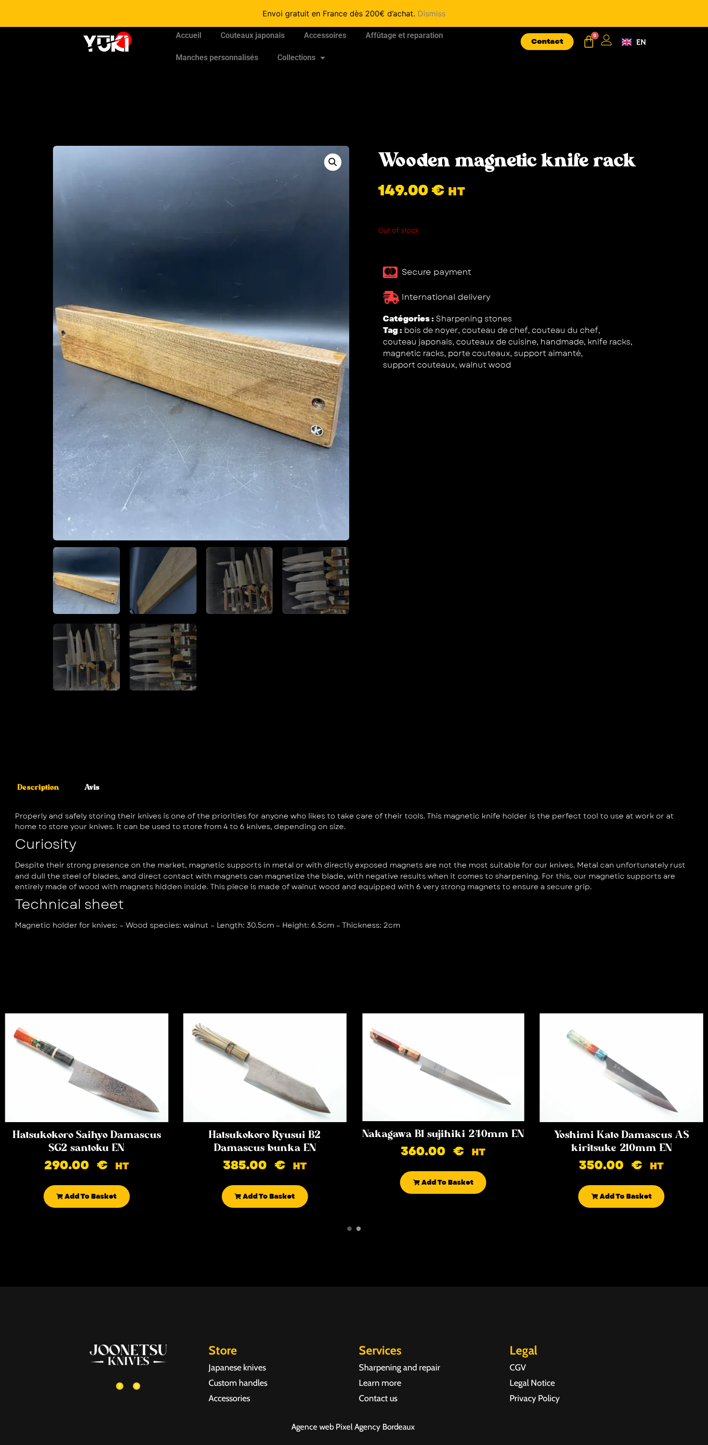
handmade (562, 341)
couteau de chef (495, 330)
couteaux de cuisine (496, 341)
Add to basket (90, 1196)
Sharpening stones (474, 318)
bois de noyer (431, 330)
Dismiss (432, 13)
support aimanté (547, 353)
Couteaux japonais (253, 35)
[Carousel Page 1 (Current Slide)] (349, 1229)
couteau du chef (565, 330)
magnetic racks (413, 353)
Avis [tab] (91, 787)
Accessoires (325, 35)
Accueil (188, 35)
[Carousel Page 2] (358, 1229)
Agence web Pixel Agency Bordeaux (354, 1427)
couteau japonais (417, 341)
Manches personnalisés (217, 57)
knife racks (609, 341)
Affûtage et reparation (404, 35)
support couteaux (419, 365)
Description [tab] (38, 787)
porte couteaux (479, 353)
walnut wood (485, 365)
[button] (332, 162)
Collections (296, 57)
